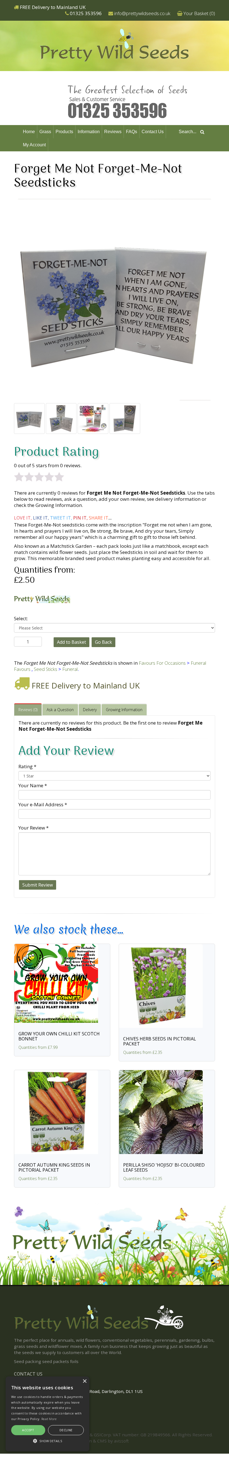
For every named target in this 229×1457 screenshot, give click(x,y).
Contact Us (153, 131)
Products (64, 131)
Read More (49, 1419)
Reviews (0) (27, 709)
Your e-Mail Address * (42, 804)
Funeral (70, 669)
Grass (45, 131)
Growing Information (124, 709)
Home (29, 131)
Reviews (112, 131)
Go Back (103, 642)
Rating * (27, 766)
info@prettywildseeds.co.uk (142, 13)
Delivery (90, 709)
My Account (34, 144)
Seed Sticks (45, 669)
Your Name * (32, 785)
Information (89, 131)
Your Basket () (199, 13)
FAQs (131, 131)
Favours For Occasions (162, 663)
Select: (21, 618)
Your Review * (33, 827)
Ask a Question (60, 709)
